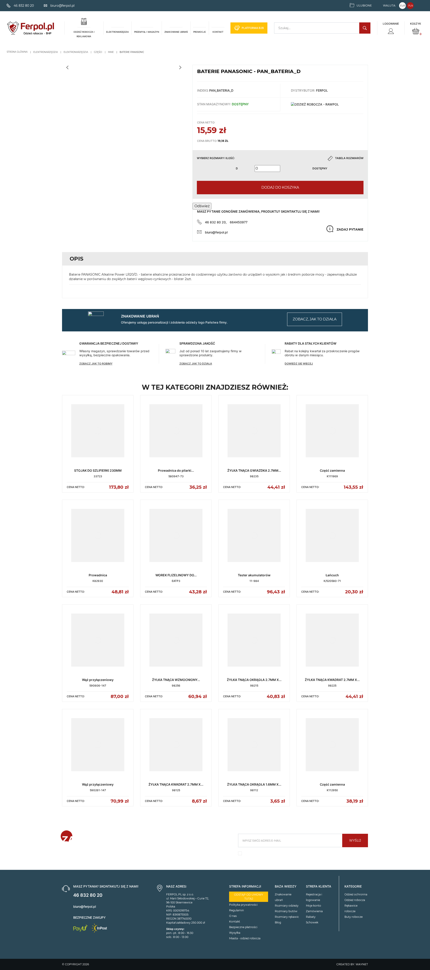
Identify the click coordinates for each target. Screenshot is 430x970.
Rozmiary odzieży (287, 905)
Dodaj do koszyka (280, 187)
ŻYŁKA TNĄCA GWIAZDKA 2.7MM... (254, 470)
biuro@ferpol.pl (216, 232)
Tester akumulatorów (254, 575)
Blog (278, 922)
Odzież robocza (354, 900)
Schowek (312, 922)
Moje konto (313, 905)
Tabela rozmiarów (349, 158)
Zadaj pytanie (350, 229)
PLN (410, 5)
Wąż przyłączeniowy (98, 680)
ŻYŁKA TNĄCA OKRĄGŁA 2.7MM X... (254, 680)
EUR (402, 5)
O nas (233, 916)
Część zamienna (332, 470)
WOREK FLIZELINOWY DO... (176, 575)
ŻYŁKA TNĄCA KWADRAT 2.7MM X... (332, 680)
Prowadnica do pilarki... (176, 470)
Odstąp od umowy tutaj (248, 896)
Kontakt (234, 921)
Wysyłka (234, 932)
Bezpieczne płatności (243, 927)
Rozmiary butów (286, 911)
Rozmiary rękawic (287, 916)
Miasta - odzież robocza (244, 938)
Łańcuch (332, 575)
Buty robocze (353, 916)
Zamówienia (314, 911)
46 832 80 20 (87, 895)
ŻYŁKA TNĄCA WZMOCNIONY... (176, 680)
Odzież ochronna (355, 894)
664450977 (238, 222)
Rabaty (311, 916)
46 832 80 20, (216, 222)
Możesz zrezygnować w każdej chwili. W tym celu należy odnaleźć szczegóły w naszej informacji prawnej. (300, 854)
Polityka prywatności (243, 904)
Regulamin (236, 910)
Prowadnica (98, 575)
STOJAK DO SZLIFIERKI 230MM (98, 470)
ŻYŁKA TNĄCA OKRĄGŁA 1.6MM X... (254, 784)
